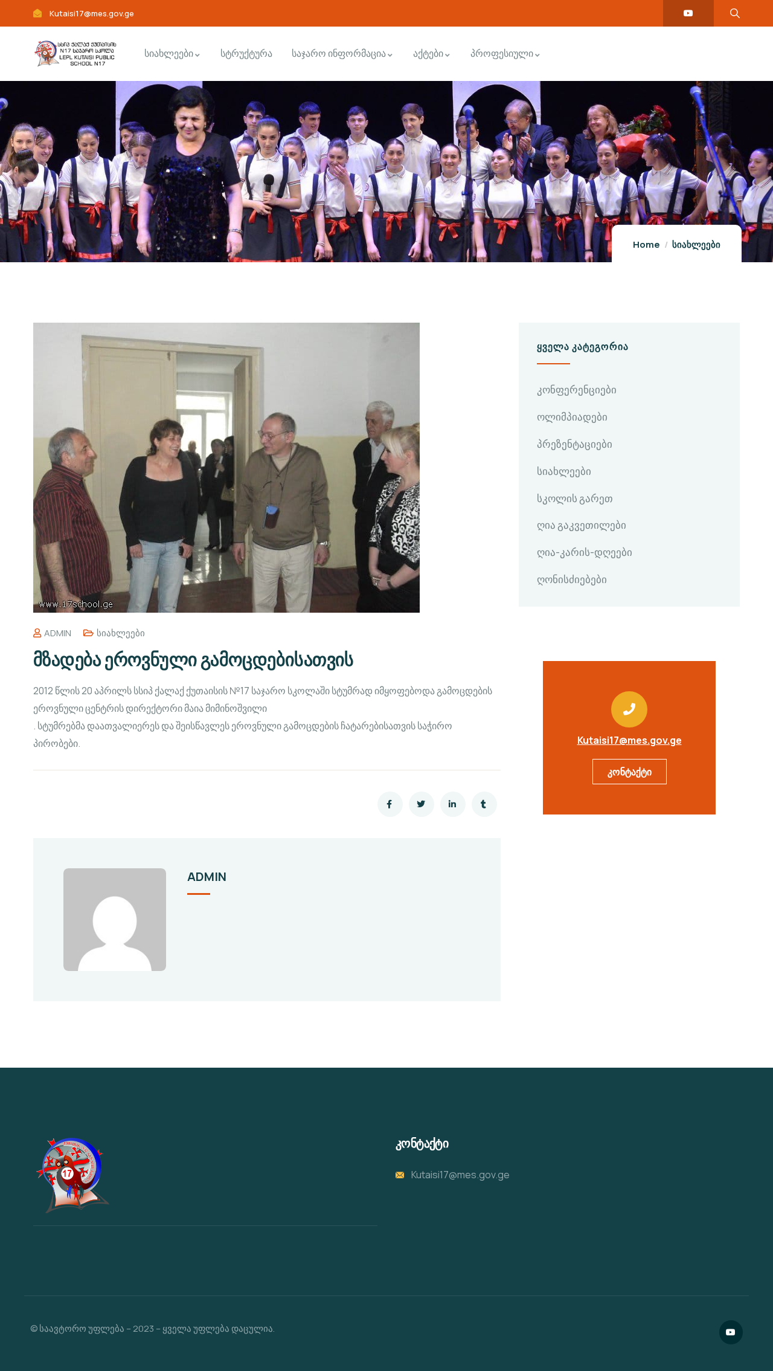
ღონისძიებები (572, 579)
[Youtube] (688, 13)
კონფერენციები (577, 389)
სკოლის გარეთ (575, 498)
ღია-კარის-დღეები (584, 552)
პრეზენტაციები (574, 444)
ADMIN (57, 633)
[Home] (71, 1175)
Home (646, 244)
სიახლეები (696, 244)
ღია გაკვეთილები (581, 525)
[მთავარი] (75, 53)
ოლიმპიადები (572, 417)
